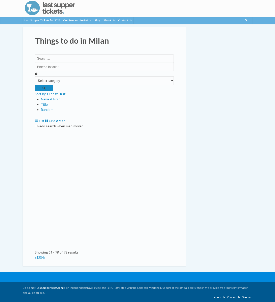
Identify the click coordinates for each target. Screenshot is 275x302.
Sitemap (247, 297)
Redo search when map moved (60, 126)
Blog (97, 20)
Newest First (50, 99)
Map (61, 121)
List (41, 121)
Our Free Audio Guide (77, 20)
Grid (51, 121)
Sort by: (50, 94)
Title (44, 104)
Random (47, 109)
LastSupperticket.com (50, 288)
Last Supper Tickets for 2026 (42, 20)
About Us (109, 20)
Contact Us (125, 20)
